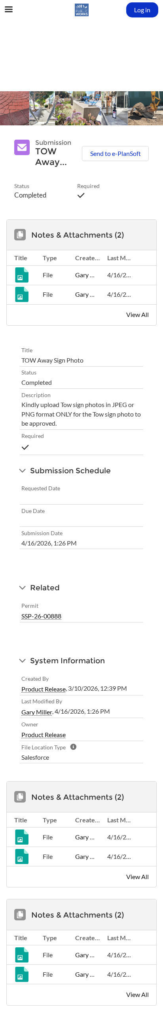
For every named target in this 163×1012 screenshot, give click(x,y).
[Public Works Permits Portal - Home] (81, 10)
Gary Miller (90, 274)
